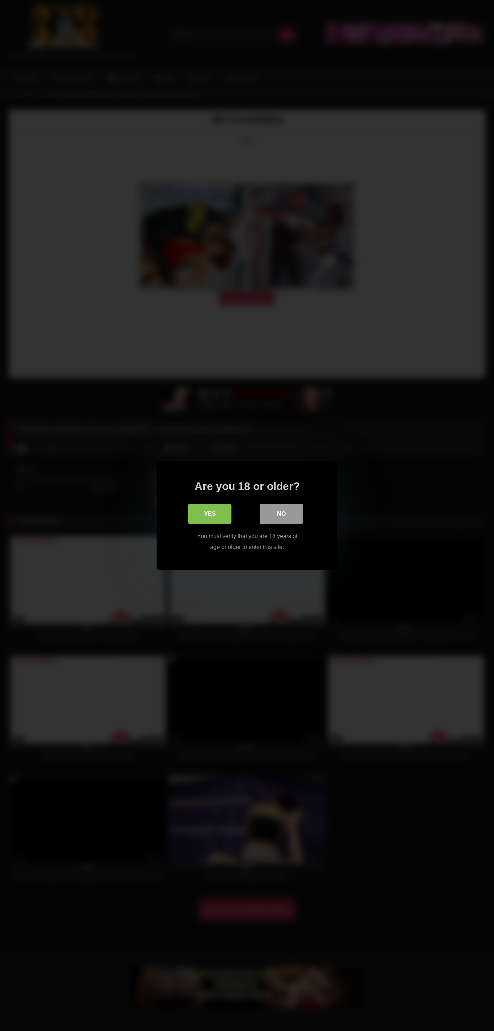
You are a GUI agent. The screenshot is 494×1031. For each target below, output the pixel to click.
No (281, 514)
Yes (210, 514)
